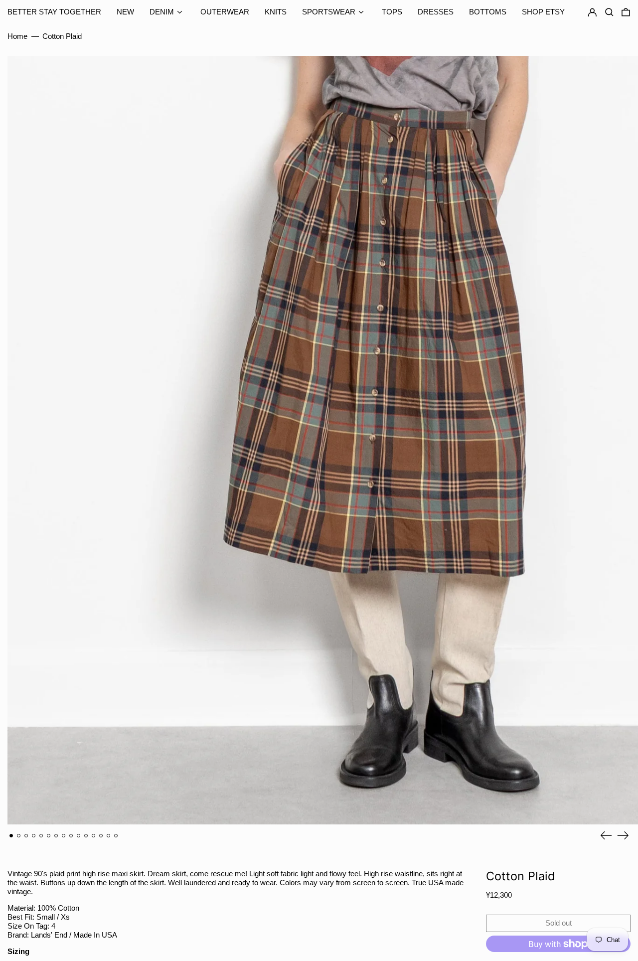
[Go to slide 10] (79, 836)
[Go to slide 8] (64, 836)
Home (17, 36)
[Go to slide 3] (26, 836)
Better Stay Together (54, 11)
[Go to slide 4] (34, 836)
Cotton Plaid (62, 36)
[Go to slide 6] (49, 836)
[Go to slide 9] (71, 836)
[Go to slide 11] (86, 836)
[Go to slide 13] (101, 836)
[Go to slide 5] (41, 836)
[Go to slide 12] (94, 836)
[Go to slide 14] (109, 836)
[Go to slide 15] (116, 836)
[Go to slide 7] (56, 836)
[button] (626, 12)
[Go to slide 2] (19, 836)
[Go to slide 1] (11, 836)
